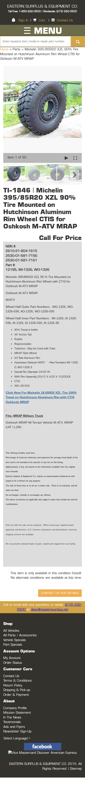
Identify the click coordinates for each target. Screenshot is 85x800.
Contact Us (65, 20)
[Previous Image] (10, 109)
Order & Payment (16, 694)
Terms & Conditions (17, 680)
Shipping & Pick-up (16, 690)
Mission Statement (17, 712)
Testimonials (12, 722)
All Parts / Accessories (20, 635)
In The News (12, 717)
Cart (42, 20)
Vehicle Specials (14, 640)
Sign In (23, 20)
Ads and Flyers (14, 727)
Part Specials (12, 644)
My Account (11, 658)
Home (5, 49)
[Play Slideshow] (66, 158)
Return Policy (12, 685)
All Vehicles (11, 630)
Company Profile (15, 708)
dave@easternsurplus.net (49, 609)
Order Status (12, 662)
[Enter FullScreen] (75, 158)
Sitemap (76, 768)
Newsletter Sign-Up (17, 731)
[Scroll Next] (74, 174)
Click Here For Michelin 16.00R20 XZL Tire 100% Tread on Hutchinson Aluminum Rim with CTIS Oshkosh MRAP (41, 397)
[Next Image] (74, 109)
